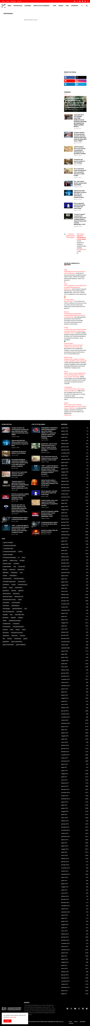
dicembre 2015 (74, 827)
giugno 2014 (74, 883)
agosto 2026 (74, 428)
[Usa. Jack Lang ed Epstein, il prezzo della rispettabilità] (68, 183)
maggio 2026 (74, 434)
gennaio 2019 (74, 711)
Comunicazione (7, 578)
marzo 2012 (74, 968)
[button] (82, 6)
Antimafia (16, 563)
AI (18, 557)
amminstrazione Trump (9, 599)
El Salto (66, 327)
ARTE (54, 5)
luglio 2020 (74, 654)
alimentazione (6, 593)
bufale (4, 620)
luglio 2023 (74, 541)
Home (3, 1)
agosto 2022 (74, 575)
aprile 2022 (74, 588)
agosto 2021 (74, 613)
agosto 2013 (74, 915)
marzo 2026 (74, 440)
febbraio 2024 (74, 519)
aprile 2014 (74, 890)
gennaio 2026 (74, 446)
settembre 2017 (74, 761)
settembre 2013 (74, 912)
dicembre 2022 (74, 563)
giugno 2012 (74, 959)
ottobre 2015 (74, 833)
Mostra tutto (68, 415)
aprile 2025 (74, 475)
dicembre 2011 (74, 978)
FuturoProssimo (68, 343)
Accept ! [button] (7, 1021)
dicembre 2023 (74, 525)
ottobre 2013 (74, 909)
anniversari (6, 605)
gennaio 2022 (74, 597)
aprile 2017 (74, 776)
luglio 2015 (74, 843)
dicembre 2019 (74, 676)
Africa (23, 557)
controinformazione (18, 626)
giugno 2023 (74, 544)
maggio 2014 (74, 887)
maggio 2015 (74, 849)
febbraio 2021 (74, 632)
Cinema (5, 575)
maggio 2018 (74, 736)
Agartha (5, 560)
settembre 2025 (74, 459)
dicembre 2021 (74, 600)
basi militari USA (19, 614)
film (4, 638)
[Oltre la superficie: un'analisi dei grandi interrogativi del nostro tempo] (68, 205)
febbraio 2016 (74, 820)
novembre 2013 (74, 905)
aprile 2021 (74, 626)
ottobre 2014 (74, 871)
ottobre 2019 (74, 682)
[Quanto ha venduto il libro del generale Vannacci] (35, 532)
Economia (28, 5)
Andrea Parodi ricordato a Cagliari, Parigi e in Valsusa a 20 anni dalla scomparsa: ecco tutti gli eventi (49, 482)
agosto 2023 (74, 538)
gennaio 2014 (74, 899)
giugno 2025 (74, 468)
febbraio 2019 (74, 707)
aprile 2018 (74, 739)
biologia (20, 617)
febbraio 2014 (74, 896)
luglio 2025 (74, 465)
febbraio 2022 (74, 594)
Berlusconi (12, 569)
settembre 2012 (74, 949)
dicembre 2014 (74, 865)
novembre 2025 (74, 453)
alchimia (13, 590)
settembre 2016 (74, 798)
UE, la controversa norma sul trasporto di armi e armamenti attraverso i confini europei (80, 172)
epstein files (18, 5)
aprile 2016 (74, 814)
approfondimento (17, 608)
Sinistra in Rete (68, 357)
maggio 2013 (74, 924)
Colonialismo (13, 575)
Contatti (19, 1)
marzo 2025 (74, 478)
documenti (6, 632)
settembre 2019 (74, 685)
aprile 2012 (74, 965)
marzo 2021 (74, 629)
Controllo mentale (18, 578)
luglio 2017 (74, 767)
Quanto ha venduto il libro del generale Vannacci (49, 531)
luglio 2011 (74, 993)
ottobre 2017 (74, 758)
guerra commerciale (8, 644)
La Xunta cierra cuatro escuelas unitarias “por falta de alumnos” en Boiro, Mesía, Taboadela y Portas (75, 331)
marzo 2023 (74, 553)
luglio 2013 (74, 918)
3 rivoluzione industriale (9, 557)
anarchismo (6, 602)
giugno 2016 (74, 808)
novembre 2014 (74, 868)
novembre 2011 (74, 981)
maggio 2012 (74, 962)
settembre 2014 (74, 874)
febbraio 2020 (74, 670)
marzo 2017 (74, 780)
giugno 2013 (74, 921)
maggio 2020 (74, 660)
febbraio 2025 (74, 481)
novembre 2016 (74, 792)
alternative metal (7, 596)
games (25, 638)
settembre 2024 (74, 497)
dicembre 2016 (74, 789)
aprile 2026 (74, 437)
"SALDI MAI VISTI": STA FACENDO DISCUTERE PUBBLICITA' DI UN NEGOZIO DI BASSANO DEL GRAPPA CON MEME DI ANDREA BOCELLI (80, 120)
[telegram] (82, 1)
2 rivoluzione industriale (9, 551)
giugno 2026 (74, 431)
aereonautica (18, 587)
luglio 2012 (74, 956)
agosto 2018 (74, 726)
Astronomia (21, 566)
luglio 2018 (74, 729)
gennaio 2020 (74, 673)
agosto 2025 (74, 462)
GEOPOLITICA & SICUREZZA (41, 5)
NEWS (9, 5)
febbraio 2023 (74, 557)
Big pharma (21, 569)
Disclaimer (13, 1)
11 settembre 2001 (8, 548)
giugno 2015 (74, 846)
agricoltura (6, 590)
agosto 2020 (74, 651)
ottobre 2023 (74, 531)
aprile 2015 (74, 852)
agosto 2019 (74, 689)
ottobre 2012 (74, 946)
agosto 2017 (74, 764)
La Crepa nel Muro (69, 299)
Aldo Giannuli (80, 234)
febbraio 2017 (74, 783)
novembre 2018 (74, 717)
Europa (13, 584)
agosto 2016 (74, 802)
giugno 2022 (74, 582)
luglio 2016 (74, 805)
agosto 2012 (74, 952)
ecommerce (6, 635)
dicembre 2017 (74, 751)
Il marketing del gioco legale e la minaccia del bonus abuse (20, 518)
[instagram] (87, 1)
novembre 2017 (74, 755)
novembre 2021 (74, 604)
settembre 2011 (74, 987)
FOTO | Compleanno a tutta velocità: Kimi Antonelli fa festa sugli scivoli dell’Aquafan (75, 287)
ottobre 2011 (74, 984)
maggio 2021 (74, 622)
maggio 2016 (74, 811)
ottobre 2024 (74, 494)
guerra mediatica (20, 644)
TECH (67, 5)
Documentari (21, 581)
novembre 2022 (74, 566)
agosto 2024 (74, 500)
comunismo (16, 623)
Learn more (13, 1017)
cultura (18, 629)
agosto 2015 (74, 839)
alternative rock (19, 596)
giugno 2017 (74, 770)
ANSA (65, 270)
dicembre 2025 (74, 450)
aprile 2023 (74, 550)
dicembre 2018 (74, 714)
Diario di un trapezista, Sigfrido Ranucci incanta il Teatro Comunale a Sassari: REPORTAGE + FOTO (20, 496)
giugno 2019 (74, 695)
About (7, 1)
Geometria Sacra (22, 584)
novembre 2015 (74, 830)
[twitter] (77, 1)
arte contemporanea (8, 611)
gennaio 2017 (74, 786)
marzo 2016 (74, 817)
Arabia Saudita (7, 566)
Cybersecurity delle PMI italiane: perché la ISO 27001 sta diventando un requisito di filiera (80, 194)
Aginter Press (13, 560)
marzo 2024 (74, 516)
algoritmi (20, 590)
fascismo (22, 635)
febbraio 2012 (74, 971)
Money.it (66, 312)
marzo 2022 (74, 591)
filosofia (9, 638)
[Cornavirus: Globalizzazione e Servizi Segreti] (70, 234)
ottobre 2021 (74, 607)
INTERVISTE (74, 5)
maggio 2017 (74, 773)
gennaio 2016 (74, 824)
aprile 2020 (74, 663)
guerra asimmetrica (16, 641)
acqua (11, 587)
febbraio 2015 (74, 858)
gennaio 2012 (74, 975)
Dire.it (65, 284)
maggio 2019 (74, 698)
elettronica (14, 635)
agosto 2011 (74, 990)
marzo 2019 (74, 704)
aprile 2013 (74, 927)
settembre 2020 (74, 648)
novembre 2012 (74, 943)
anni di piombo (16, 602)
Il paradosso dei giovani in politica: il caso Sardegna (79, 161)
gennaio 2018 (74, 748)
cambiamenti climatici (15, 620)
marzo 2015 (74, 855)
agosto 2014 (74, 877)
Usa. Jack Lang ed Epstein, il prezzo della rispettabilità (80, 183)
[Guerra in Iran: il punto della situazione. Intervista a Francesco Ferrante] (6, 474)
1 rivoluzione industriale (9, 545)
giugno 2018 (74, 733)
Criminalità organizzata (9, 581)
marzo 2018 (74, 742)
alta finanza (16, 593)
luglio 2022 (74, 578)
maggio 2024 (74, 509)
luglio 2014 (74, 880)
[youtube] (80, 1)
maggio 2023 (74, 547)
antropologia (6, 608)
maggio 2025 (74, 472)
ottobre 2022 (74, 569)
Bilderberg (5, 572)
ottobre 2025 (74, 456)
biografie (13, 617)
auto (11, 614)
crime (11, 629)
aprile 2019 (74, 701)
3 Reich (20, 551)
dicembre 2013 (74, 902)
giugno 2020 (74, 657)
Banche (5, 569)
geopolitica (6, 641)
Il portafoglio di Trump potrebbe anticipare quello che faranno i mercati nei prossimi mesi (74, 315)
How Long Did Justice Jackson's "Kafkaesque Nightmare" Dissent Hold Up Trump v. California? (75, 406)
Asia (14, 566)
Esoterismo (6, 584)
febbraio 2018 (74, 745)
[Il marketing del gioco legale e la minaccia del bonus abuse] (6, 520)
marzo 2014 (74, 893)
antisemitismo (15, 605)
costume (5, 629)
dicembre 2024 (74, 487)
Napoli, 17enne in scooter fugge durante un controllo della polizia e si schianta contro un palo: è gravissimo (75, 374)
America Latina (7, 563)
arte (26, 608)
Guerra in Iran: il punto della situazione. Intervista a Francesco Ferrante (19, 473)
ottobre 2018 (74, 720)
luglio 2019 (74, 692)
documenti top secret (17, 632)
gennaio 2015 (74, 861)
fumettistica (17, 638)
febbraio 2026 (74, 443)
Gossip (5, 587)
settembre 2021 (74, 610)
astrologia (19, 611)
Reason (66, 403)
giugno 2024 (74, 506)
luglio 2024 (74, 503)
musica (61, 5)
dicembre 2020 (74, 638)
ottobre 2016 (74, 795)
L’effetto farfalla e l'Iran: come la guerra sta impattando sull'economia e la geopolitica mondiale (80, 150)
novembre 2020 (74, 641)
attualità (5, 614)
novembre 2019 (74, 679)
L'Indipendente (68, 387)
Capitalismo (14, 572)
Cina (21, 572)
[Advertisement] (75, 39)
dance (23, 629)
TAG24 (66, 371)
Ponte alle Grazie (81, 249)
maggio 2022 (74, 585)
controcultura (6, 626)
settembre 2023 (74, 534)
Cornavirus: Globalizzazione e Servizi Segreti (81, 237)
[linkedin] (85, 1)
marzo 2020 (74, 666)
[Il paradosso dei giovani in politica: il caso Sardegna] (68, 161)
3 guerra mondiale (8, 554)
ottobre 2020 (74, 644)
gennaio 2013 (74, 937)
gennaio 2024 (74, 522)
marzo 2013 (74, 931)
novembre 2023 (74, 528)
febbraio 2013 (74, 934)
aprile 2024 (74, 512)
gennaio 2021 (74, 635)
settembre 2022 (74, 572)
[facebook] (74, 1)
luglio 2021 (74, 616)
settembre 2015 (74, 836)
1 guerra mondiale (8, 542)
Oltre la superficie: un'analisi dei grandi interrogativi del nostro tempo (79, 206)
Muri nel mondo (68, 301)
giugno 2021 (74, 619)
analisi (20, 599)
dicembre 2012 (74, 940)
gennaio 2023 (74, 560)
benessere (5, 617)
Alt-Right (22, 560)
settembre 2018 (74, 723)
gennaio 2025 (74, 484)
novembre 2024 (74, 490)
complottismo (6, 623)
